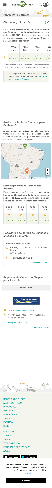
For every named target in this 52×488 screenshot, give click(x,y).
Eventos (8, 422)
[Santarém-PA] (25, 146)
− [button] (47, 173)
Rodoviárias (10, 414)
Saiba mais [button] (26, 473)
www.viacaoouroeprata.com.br (21, 310)
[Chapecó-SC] (27, 171)
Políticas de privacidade (16, 447)
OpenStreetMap (38, 178)
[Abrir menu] (5, 4)
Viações (7, 418)
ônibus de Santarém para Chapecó (27, 78)
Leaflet (29, 178)
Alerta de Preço (12, 402)
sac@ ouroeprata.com (17, 322)
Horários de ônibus (14, 399)
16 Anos (7, 435)
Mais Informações (39, 262)
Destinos (8, 410)
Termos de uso (11, 443)
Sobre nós (9, 431)
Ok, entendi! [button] (26, 481)
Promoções (9, 406)
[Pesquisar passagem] (40, 4)
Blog (6, 426)
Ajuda (6, 450)
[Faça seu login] (45, 4)
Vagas (6, 439)
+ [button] (47, 169)
